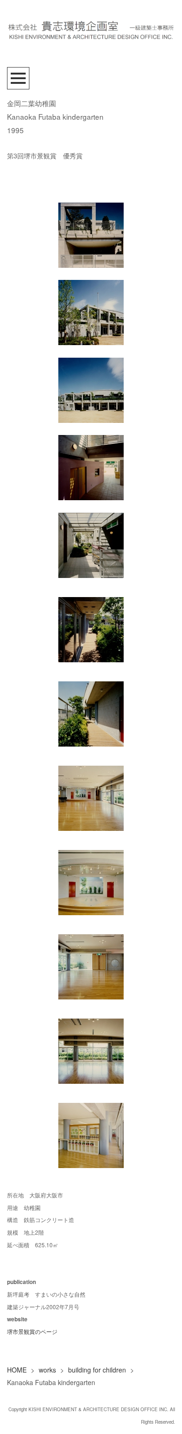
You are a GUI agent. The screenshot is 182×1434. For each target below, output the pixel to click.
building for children (97, 1369)
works (47, 1369)
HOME (17, 1369)
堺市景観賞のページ (32, 1331)
